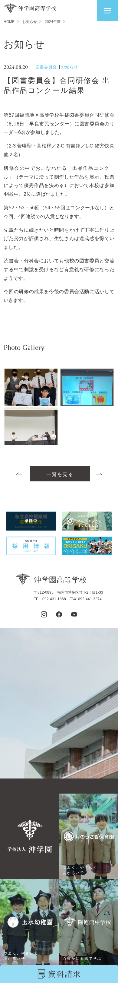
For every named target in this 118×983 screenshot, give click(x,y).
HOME (9, 22)
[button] (107, 10)
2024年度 (53, 22)
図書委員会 (46, 67)
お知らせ (29, 22)
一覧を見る (60, 474)
